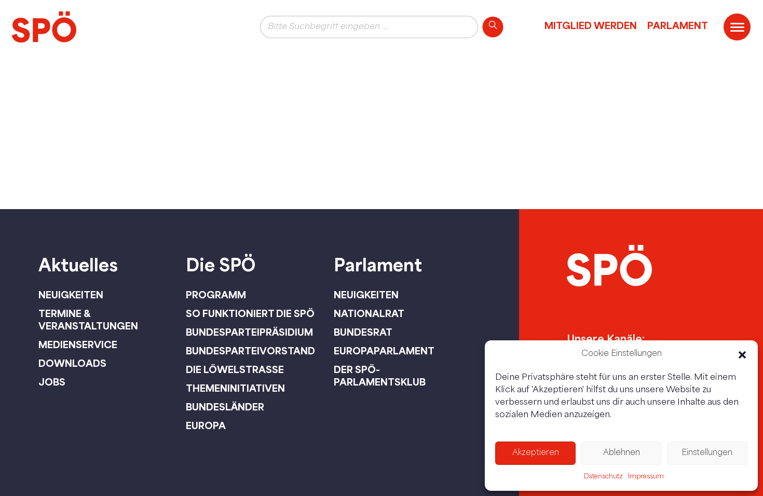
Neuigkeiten (70, 294)
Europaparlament (384, 351)
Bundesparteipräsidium (249, 332)
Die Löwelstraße (235, 369)
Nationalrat (369, 313)
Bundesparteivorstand (250, 351)
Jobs (51, 382)
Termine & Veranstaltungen (88, 319)
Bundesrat (363, 332)
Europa (206, 425)
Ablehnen (621, 453)
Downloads (72, 363)
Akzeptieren (535, 453)
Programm (216, 294)
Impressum (646, 477)
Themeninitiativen (235, 388)
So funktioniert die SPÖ (250, 313)
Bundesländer (225, 407)
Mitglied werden (590, 25)
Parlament (677, 25)
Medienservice (77, 344)
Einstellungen (707, 453)
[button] (742, 355)
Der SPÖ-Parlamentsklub (380, 375)
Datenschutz (603, 477)
